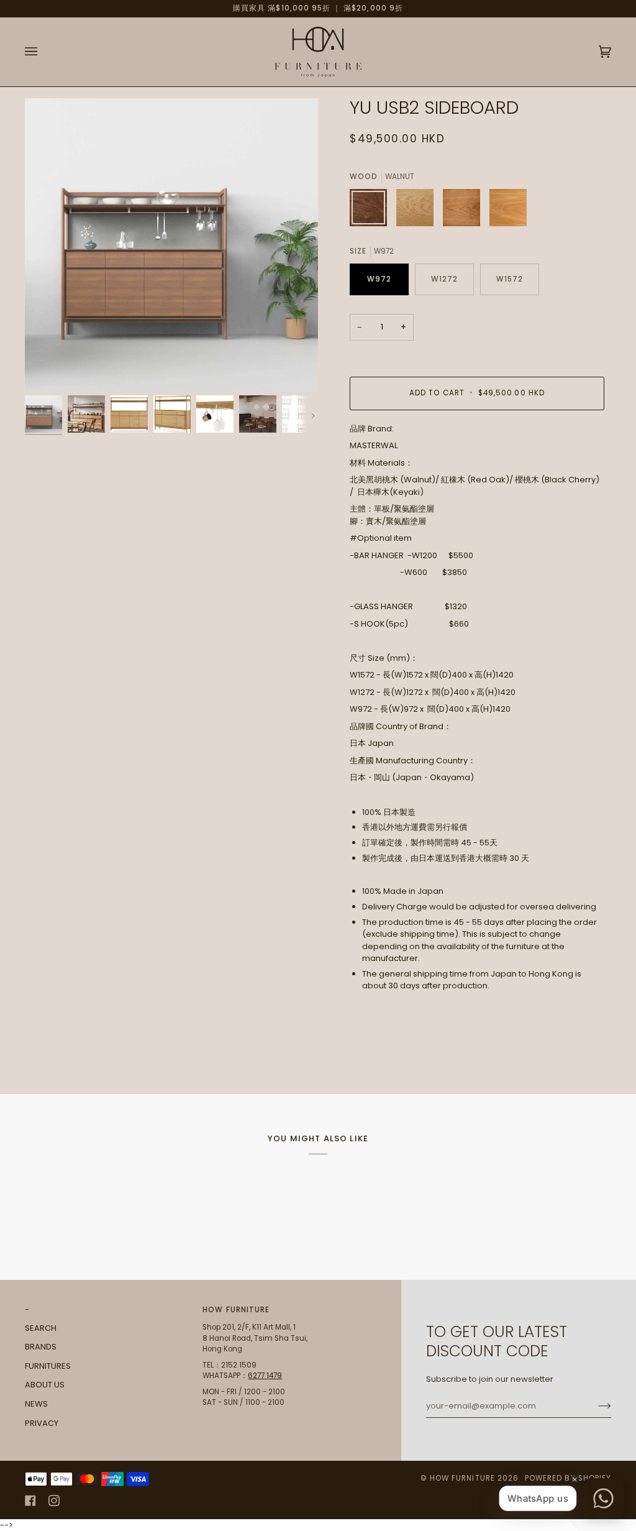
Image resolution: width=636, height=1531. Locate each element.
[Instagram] (54, 1500)
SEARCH (41, 1328)
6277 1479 (265, 1376)
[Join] (594, 1406)
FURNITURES (48, 1366)
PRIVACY (41, 1423)
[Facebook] (30, 1500)
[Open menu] (43, 51)
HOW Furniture (462, 1478)
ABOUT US (45, 1385)
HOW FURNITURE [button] (236, 1310)
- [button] (27, 1310)
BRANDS (41, 1347)
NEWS (36, 1404)
